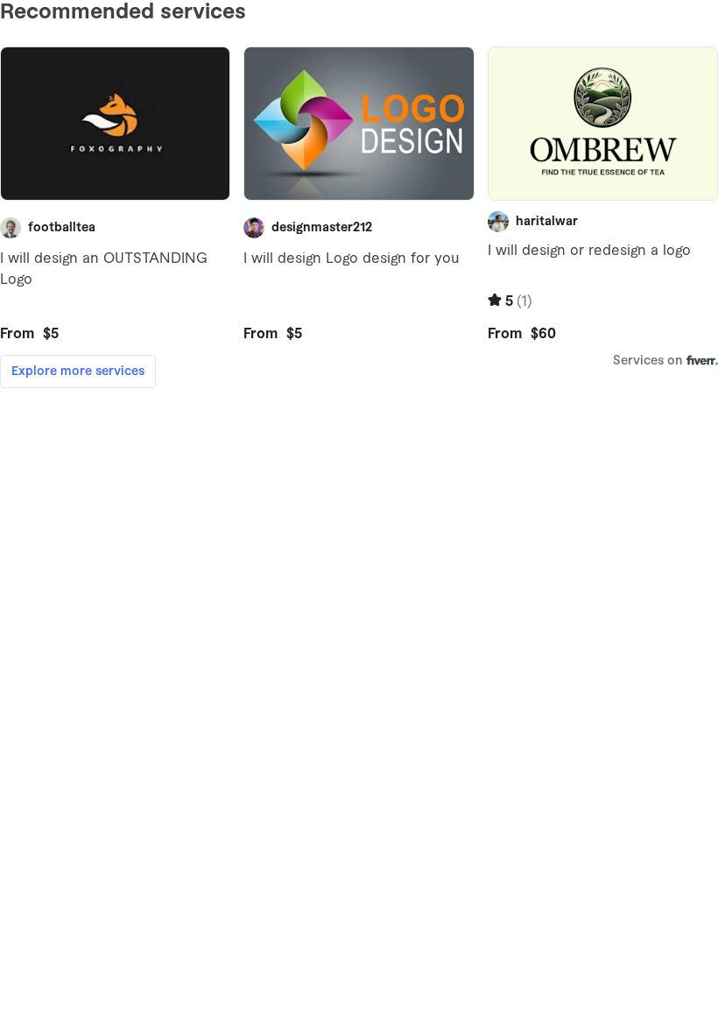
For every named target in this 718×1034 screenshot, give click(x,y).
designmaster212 (321, 228)
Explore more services (77, 371)
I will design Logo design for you (351, 258)
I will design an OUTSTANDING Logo (104, 269)
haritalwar (547, 222)
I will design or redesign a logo (589, 251)
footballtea (61, 228)
